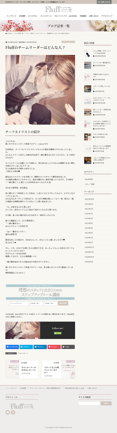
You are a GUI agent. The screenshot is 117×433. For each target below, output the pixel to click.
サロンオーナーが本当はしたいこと (28, 368)
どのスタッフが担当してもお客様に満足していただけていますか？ (102, 123)
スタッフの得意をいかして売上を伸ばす (102, 159)
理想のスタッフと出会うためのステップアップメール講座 (40, 292)
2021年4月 (89, 228)
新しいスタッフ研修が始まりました (102, 110)
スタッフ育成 (89, 184)
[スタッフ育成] (12, 366)
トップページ (12, 388)
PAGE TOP (112, 418)
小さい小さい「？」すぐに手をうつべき (102, 99)
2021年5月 (89, 223)
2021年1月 (89, 242)
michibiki (89, 179)
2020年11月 (89, 252)
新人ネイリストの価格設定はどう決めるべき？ (102, 147)
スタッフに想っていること (102, 87)
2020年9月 (89, 262)
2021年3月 (89, 233)
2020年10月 (89, 257)
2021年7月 (89, 213)
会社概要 (23, 388)
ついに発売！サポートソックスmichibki (102, 52)
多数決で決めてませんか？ (101, 75)
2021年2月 (89, 237)
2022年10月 (89, 199)
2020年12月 (89, 247)
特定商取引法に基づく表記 (74, 388)
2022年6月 (89, 204)
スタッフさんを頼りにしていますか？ (51, 370)
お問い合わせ (105, 2)
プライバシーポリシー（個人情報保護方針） (46, 388)
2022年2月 (89, 209)
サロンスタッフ (68, 42)
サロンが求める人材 (100, 134)
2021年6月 (89, 218)
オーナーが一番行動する (102, 62)
